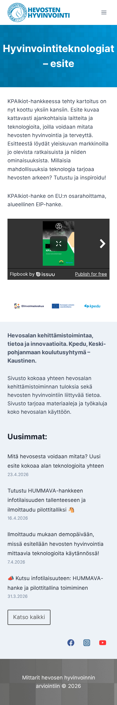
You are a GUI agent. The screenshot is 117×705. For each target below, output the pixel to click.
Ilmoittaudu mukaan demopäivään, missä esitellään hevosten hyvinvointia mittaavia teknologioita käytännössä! (55, 543)
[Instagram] (87, 643)
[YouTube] (103, 643)
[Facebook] (71, 643)
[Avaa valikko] (104, 12)
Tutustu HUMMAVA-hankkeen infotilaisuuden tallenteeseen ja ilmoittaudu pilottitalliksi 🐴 (46, 500)
